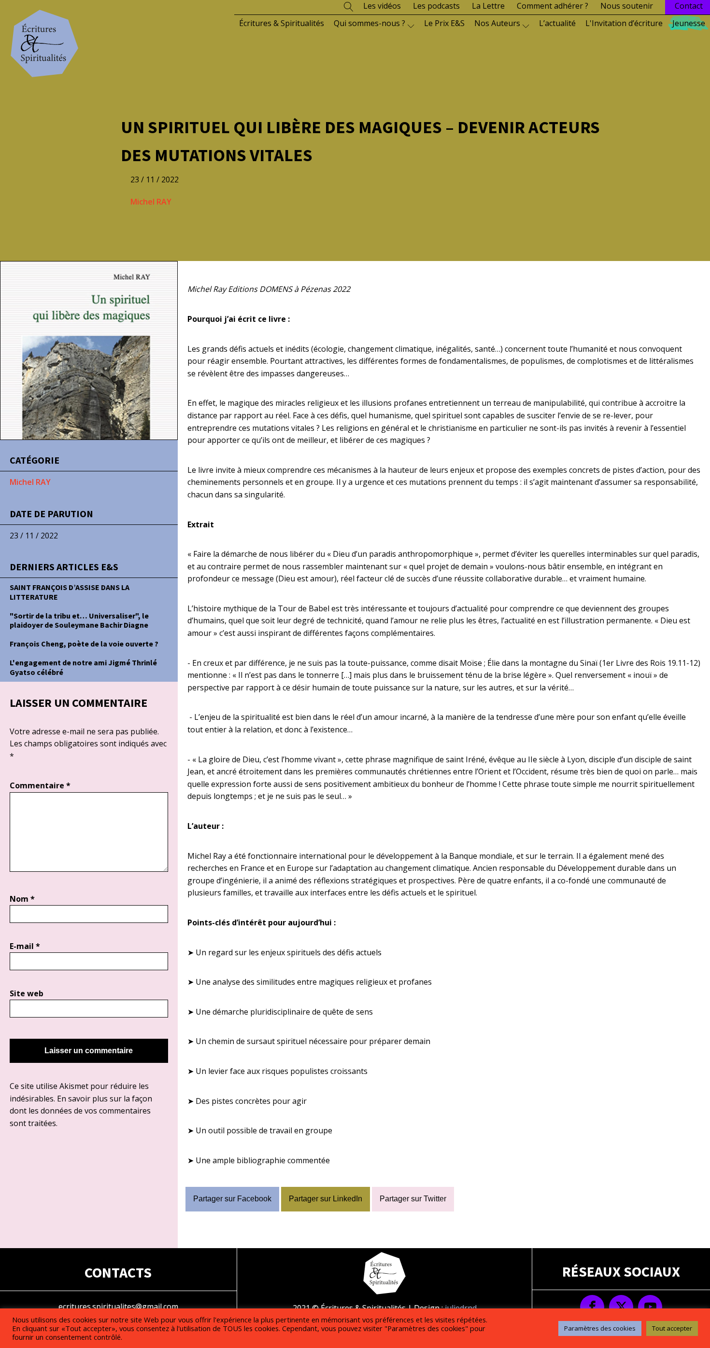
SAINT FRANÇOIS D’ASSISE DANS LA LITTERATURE (69, 591)
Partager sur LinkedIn (325, 1199)
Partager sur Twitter (413, 1199)
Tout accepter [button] (672, 1328)
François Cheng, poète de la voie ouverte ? (84, 643)
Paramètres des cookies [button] (600, 1328)
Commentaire (40, 785)
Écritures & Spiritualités (281, 23)
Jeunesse (688, 23)
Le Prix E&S (444, 23)
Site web (26, 993)
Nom (22, 899)
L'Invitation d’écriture (624, 23)
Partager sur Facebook (232, 1199)
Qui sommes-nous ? (369, 23)
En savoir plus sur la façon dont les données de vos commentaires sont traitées (81, 1110)
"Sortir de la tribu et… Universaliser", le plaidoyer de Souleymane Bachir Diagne (79, 620)
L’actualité (557, 23)
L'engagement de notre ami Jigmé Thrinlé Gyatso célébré (83, 667)
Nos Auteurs (497, 23)
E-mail (25, 946)
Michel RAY (150, 201)
